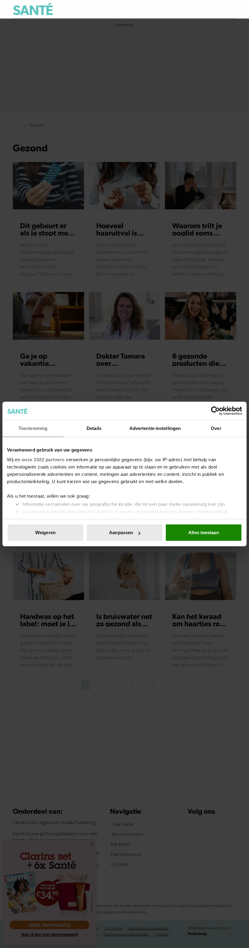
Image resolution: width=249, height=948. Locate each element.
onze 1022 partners (43, 459)
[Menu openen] (194, 9)
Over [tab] (216, 428)
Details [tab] (94, 428)
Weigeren (45, 532)
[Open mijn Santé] (213, 9)
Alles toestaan (203, 532)
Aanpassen (121, 532)
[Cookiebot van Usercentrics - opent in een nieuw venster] (215, 410)
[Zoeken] (231, 9)
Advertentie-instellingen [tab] (155, 428)
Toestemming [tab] (33, 428)
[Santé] (33, 8)
